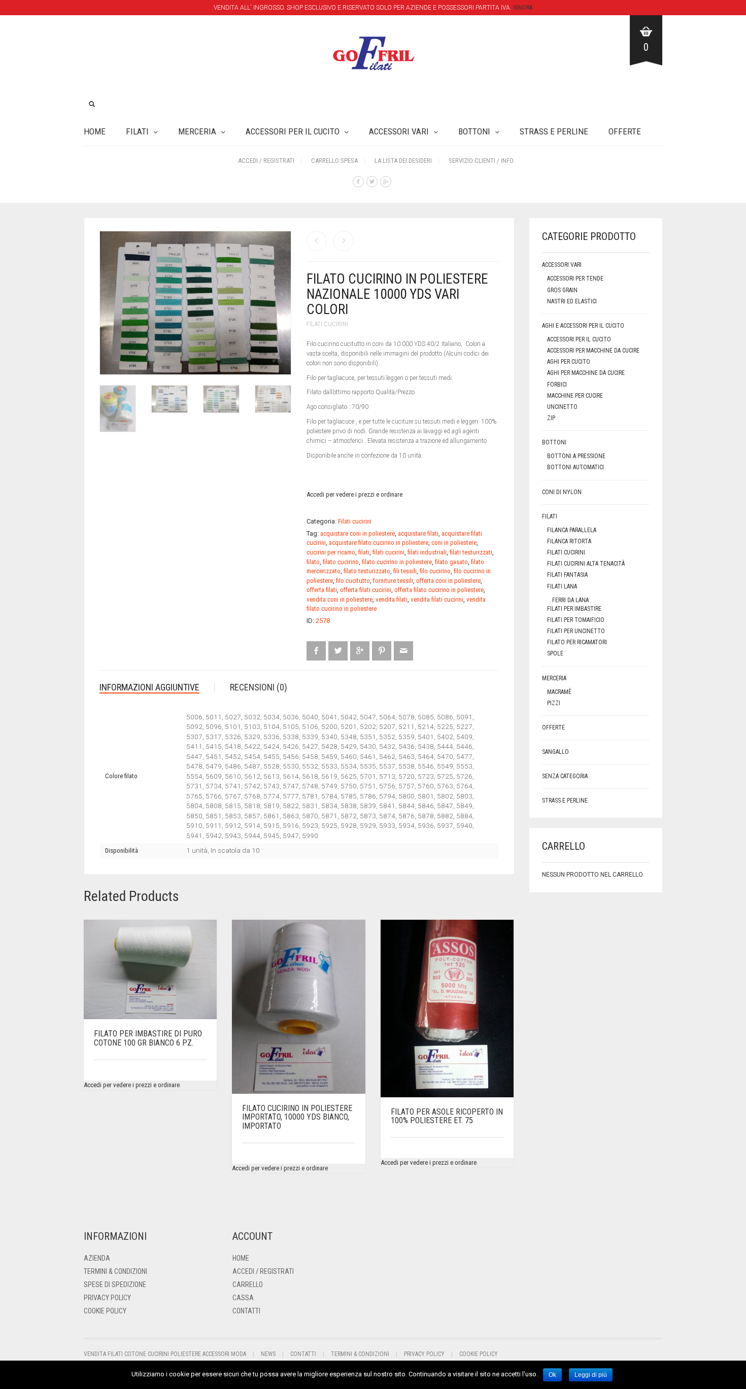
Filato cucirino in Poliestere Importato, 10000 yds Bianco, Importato (297, 1117)
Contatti (246, 1311)
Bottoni (474, 131)
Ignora (522, 7)
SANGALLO (555, 751)
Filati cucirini (327, 324)
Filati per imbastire (574, 608)
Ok (552, 1374)
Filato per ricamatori (577, 642)
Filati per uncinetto (576, 631)
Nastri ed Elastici (572, 301)
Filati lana (562, 586)
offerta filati (322, 590)
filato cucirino (341, 562)
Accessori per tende (575, 278)
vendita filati (392, 599)
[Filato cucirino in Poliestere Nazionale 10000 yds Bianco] (343, 241)
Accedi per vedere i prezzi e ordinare (354, 494)
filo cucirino (435, 571)
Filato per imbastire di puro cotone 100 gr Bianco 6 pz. (148, 1038)
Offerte (624, 131)
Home (95, 131)
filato (313, 562)
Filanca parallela (571, 530)
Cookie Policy (105, 1311)
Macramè (559, 692)
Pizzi (553, 703)
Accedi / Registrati (266, 160)
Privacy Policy (107, 1298)
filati (363, 552)
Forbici (557, 384)
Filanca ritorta (569, 541)
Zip (551, 418)
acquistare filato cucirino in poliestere (378, 542)
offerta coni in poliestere (448, 580)
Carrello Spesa (334, 160)
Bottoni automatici (575, 467)
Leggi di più (590, 1374)
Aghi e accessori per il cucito (583, 325)
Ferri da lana (570, 600)
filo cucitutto (353, 580)
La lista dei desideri (403, 160)
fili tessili (405, 571)
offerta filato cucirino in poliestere (439, 590)
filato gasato (451, 562)
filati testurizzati (471, 552)
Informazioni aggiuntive (149, 687)
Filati (137, 131)
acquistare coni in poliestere (357, 533)
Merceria (197, 131)
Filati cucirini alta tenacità (586, 563)
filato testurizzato (367, 571)
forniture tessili (393, 580)
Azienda (97, 1258)
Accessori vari (399, 131)
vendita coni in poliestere (339, 599)
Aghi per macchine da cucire (586, 372)
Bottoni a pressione (576, 456)
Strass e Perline (554, 131)
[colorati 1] (118, 411)
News (268, 1354)
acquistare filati (418, 533)
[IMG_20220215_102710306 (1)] (221, 401)
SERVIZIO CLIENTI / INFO (481, 160)
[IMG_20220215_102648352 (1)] (169, 401)
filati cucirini (388, 552)
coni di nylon (562, 492)
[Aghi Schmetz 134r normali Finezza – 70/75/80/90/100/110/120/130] (317, 241)
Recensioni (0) (258, 687)
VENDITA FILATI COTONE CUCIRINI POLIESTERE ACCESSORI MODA (165, 1354)
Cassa (243, 1298)
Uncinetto (562, 406)
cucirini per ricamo (331, 552)
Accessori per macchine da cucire (593, 350)
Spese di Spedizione (115, 1284)
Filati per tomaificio (575, 619)
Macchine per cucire (575, 395)
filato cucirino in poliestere (397, 562)
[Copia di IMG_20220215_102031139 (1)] (273, 401)
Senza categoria (565, 776)
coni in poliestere (454, 542)
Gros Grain (562, 290)
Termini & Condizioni (115, 1271)
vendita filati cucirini (437, 599)
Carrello (247, 1284)
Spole (555, 653)
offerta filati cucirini (365, 590)
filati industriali (427, 552)
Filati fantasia (567, 574)
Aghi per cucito (568, 361)
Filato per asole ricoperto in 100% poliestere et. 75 (447, 1116)
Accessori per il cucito (293, 131)
